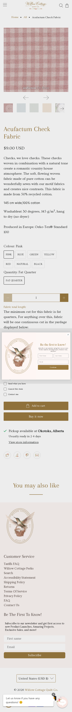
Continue (53, 367)
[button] (62, 702)
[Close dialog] (68, 334)
